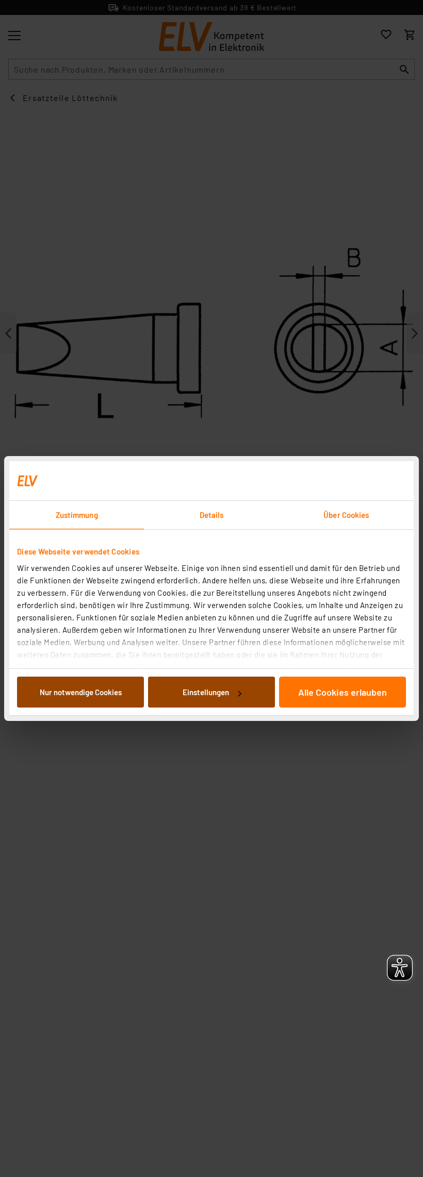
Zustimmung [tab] (77, 514)
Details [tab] (212, 514)
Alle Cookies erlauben (342, 692)
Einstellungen (206, 692)
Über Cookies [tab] (346, 514)
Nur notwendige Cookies (81, 692)
